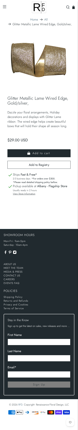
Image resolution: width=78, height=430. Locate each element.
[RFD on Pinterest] (10, 253)
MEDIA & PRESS (13, 272)
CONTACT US (12, 275)
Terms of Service (14, 308)
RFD (20, 404)
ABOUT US (10, 264)
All (46, 19)
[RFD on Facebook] (5, 253)
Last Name (14, 351)
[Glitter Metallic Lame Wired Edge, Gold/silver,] (39, 59)
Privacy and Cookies (16, 304)
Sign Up (39, 384)
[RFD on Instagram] (15, 253)
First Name (15, 335)
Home (34, 19)
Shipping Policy (13, 297)
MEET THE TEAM (13, 268)
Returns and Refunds (16, 301)
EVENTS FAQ (11, 283)
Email (12, 367)
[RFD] (39, 7)
